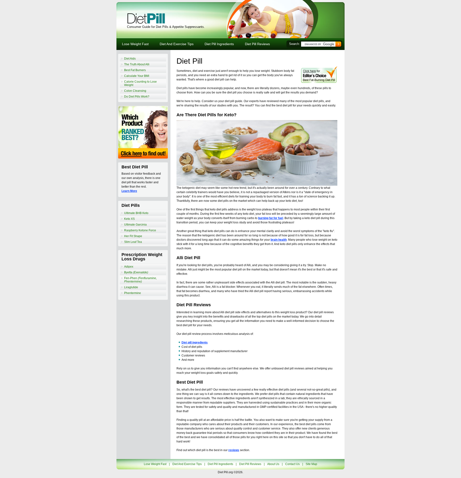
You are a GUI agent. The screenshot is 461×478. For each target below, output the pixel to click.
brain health (279, 239)
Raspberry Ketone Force (140, 230)
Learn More (129, 191)
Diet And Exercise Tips (177, 44)
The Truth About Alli (136, 64)
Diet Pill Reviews (257, 44)
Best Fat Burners (135, 70)
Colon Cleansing (135, 90)
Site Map (311, 464)
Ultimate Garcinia (135, 224)
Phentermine (132, 293)
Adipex (128, 266)
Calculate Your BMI (136, 76)
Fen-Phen (140, 279)
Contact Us (292, 464)
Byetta (136, 272)
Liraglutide (131, 287)
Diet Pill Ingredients (219, 44)
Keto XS (129, 219)
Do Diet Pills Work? (136, 96)
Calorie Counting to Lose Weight (140, 83)
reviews (233, 450)
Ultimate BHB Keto (136, 213)
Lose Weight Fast (135, 44)
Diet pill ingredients (195, 342)
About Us (273, 464)
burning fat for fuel (270, 218)
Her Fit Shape (133, 236)
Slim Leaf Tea (133, 242)
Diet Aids (130, 58)
